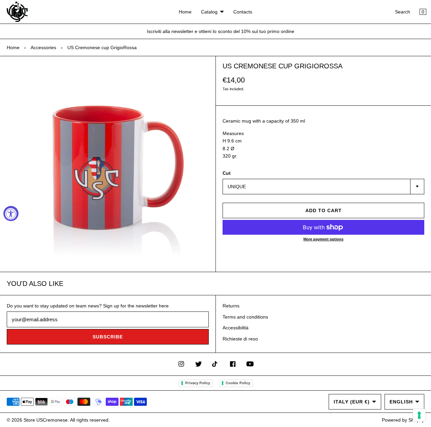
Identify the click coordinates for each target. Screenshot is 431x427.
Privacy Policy (197, 383)
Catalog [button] (209, 11)
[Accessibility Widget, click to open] (11, 213)
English (401, 401)
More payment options (323, 239)
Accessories (43, 47)
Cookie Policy (238, 383)
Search (402, 11)
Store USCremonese (46, 420)
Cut (227, 173)
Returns (231, 305)
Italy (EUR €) (352, 401)
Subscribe (108, 336)
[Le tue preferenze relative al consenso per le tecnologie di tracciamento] (419, 415)
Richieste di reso (240, 338)
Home (185, 11)
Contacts (242, 11)
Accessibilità (235, 327)
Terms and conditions (245, 317)
